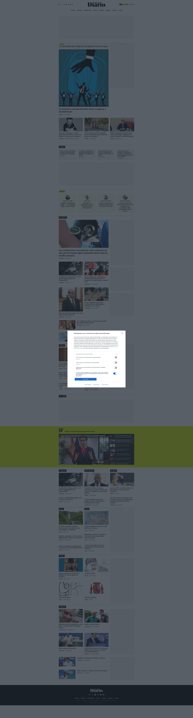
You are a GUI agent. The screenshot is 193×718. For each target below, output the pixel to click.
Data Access (96, 384)
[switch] (115, 357)
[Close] (122, 333)
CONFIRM (85, 379)
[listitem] (96, 354)
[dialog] (96, 359)
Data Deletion (88, 384)
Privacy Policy (105, 384)
